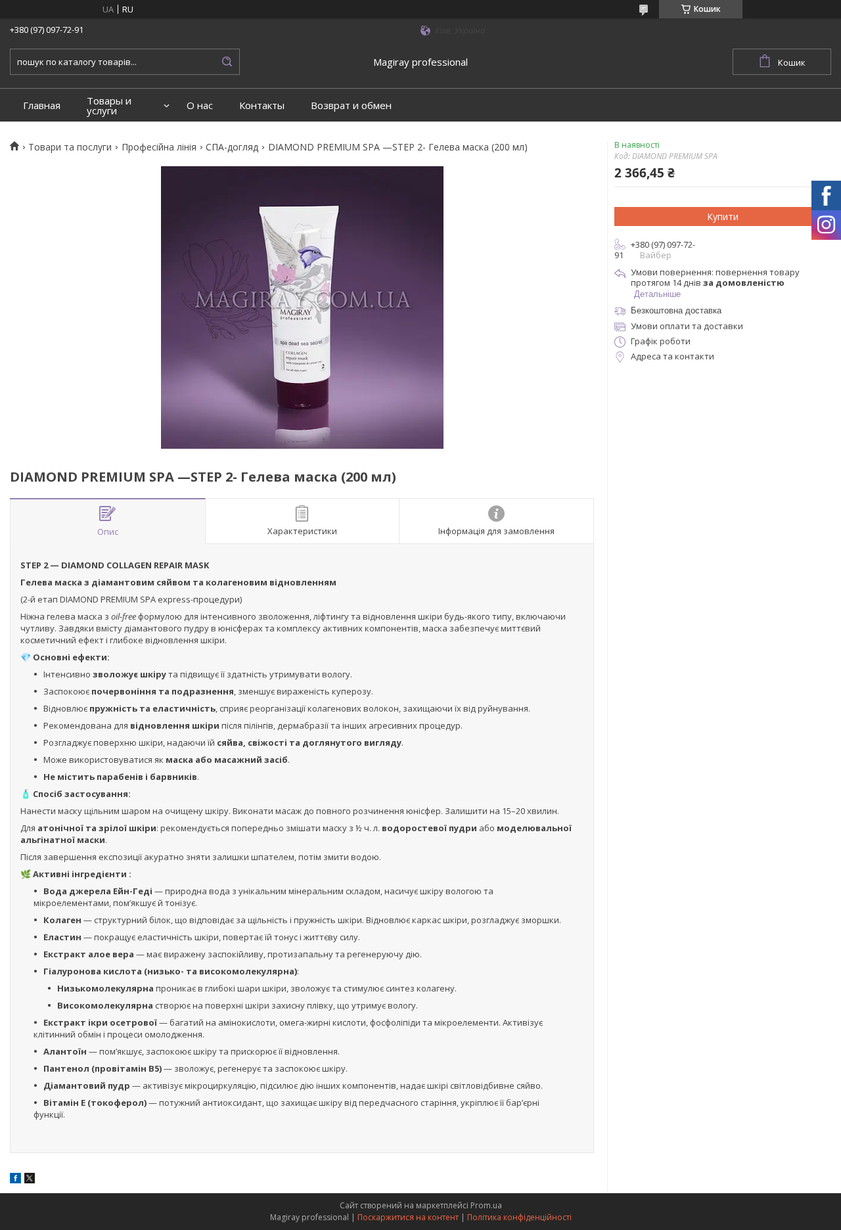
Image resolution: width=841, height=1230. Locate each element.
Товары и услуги (109, 106)
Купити (723, 216)
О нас (200, 105)
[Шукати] (227, 62)
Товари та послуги (70, 147)
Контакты (261, 105)
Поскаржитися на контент (408, 1217)
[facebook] (15, 1180)
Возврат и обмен (351, 105)
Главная (41, 105)
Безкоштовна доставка (676, 310)
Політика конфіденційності (519, 1217)
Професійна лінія (159, 147)
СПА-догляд (232, 147)
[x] (29, 1180)
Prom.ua (486, 1205)
